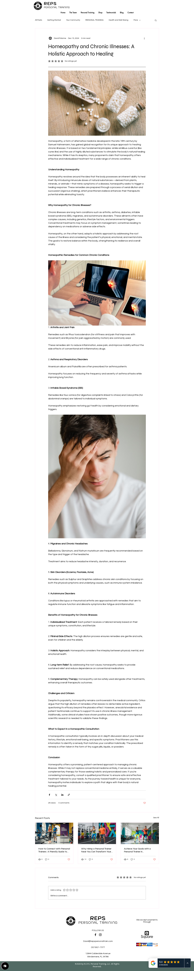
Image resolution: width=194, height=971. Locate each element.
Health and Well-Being (118, 20)
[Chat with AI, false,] (5, 966)
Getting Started (54, 20)
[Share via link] (69, 795)
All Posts (38, 20)
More (136, 20)
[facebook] (95, 934)
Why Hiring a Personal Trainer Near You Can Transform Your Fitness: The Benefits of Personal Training (96, 850)
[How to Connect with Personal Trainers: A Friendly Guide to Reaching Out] (54, 833)
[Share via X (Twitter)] (56, 795)
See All (156, 818)
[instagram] (100, 934)
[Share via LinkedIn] (62, 795)
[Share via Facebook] (49, 795)
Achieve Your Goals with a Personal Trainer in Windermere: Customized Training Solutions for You (137, 850)
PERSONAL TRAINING (94, 20)
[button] (155, 20)
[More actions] (144, 38)
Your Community (73, 20)
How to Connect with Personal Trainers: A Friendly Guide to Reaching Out (54, 850)
